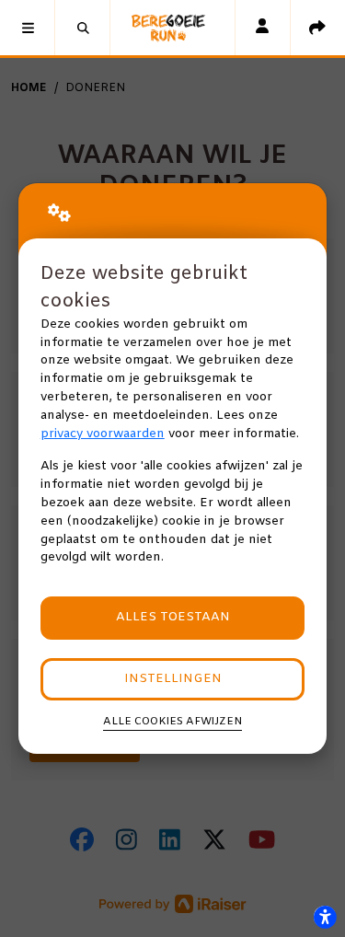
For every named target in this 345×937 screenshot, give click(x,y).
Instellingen (173, 679)
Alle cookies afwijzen (172, 721)
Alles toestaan (173, 617)
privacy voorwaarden (102, 434)
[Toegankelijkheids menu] (325, 917)
